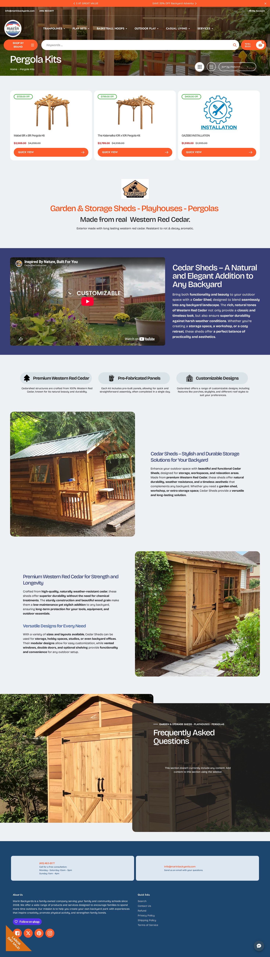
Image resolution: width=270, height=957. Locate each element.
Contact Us (144, 906)
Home (13, 69)
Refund (142, 910)
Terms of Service (148, 925)
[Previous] (74, 3)
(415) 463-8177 (46, 11)
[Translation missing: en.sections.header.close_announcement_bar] (265, 3)
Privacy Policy (146, 915)
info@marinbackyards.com (20, 11)
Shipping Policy (147, 920)
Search (142, 901)
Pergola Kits (27, 69)
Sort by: (226, 66)
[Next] (195, 3)
